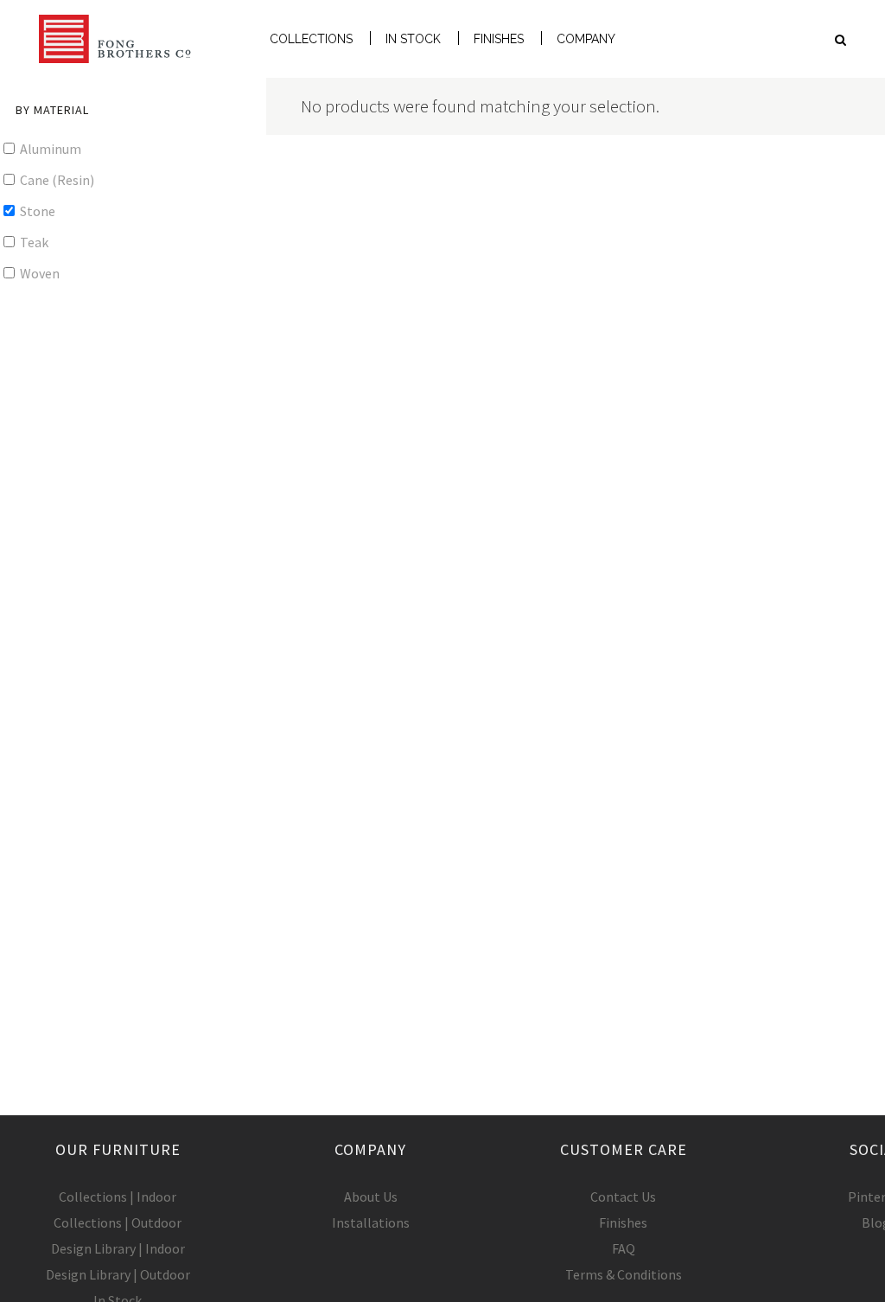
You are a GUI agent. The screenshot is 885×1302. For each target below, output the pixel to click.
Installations (371, 1222)
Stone (36, 211)
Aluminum (49, 148)
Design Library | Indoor (118, 1248)
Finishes (623, 1222)
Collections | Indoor (117, 1196)
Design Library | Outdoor (118, 1274)
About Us (371, 1196)
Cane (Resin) (55, 179)
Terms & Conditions (623, 1274)
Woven (38, 273)
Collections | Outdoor (117, 1222)
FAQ (623, 1248)
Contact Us (623, 1196)
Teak (32, 242)
